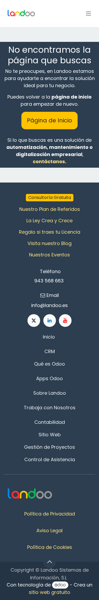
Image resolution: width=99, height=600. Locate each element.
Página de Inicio (49, 120)
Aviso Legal (49, 530)
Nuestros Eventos (49, 254)
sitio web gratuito (49, 592)
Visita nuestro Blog (49, 243)
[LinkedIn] (49, 320)
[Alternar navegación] (88, 13)
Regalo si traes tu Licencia (49, 232)
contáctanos (49, 161)
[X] (33, 320)
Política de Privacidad (49, 513)
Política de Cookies (49, 547)
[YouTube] (65, 320)
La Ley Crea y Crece (49, 220)
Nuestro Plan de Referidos (49, 209)
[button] (49, 561)
